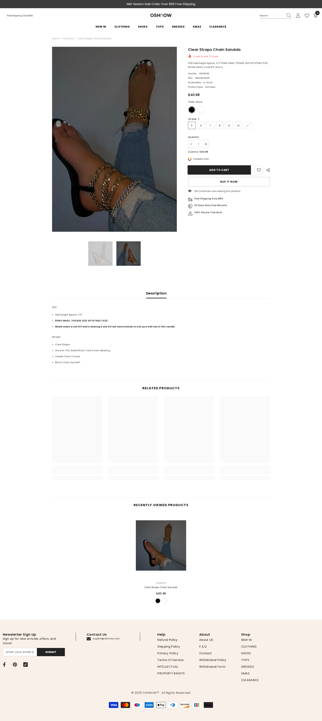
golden (164, 601)
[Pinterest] (15, 664)
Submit (50, 652)
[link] (258, 170)
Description (156, 293)
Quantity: (193, 137)
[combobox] (272, 15)
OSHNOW (204, 73)
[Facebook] (4, 664)
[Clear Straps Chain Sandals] (161, 545)
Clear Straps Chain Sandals (161, 587)
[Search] (275, 16)
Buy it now (229, 182)
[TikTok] (25, 664)
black (158, 601)
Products (68, 38)
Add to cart (220, 170)
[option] (114, 139)
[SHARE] (266, 170)
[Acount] (298, 15)
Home (55, 38)
